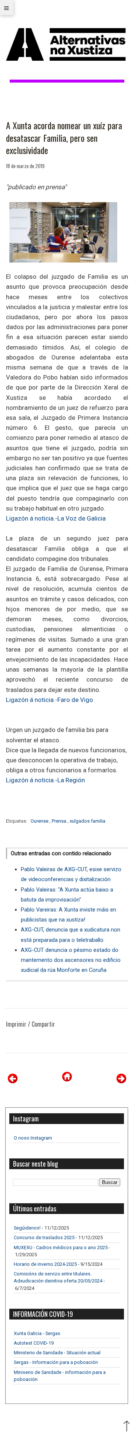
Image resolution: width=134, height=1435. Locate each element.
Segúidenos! (27, 1228)
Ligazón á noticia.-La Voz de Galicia (56, 518)
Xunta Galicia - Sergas (37, 1333)
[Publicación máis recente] (12, 1081)
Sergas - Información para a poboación (56, 1362)
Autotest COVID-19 (34, 1343)
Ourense (40, 821)
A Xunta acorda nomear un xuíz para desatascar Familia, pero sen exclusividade (64, 138)
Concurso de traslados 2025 (44, 1237)
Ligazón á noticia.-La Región (45, 780)
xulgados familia (87, 821)
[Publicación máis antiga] (121, 1081)
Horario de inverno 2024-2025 (45, 1264)
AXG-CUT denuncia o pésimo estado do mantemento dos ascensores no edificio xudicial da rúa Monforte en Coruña (71, 960)
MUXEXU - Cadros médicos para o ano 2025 (61, 1247)
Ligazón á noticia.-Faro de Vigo (49, 699)
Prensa (59, 821)
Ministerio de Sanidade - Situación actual (57, 1352)
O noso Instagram (33, 1138)
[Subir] (126, 1427)
